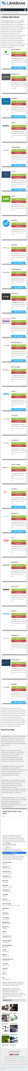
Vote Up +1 (19, 321)
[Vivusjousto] (6, 443)
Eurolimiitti (15, 635)
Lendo (13, 196)
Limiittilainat (15, 464)
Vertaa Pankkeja (16, 269)
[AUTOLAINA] (14, 1039)
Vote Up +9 (19, 175)
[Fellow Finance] (6, 52)
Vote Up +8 (19, 101)
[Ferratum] (6, 687)
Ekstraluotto (15, 74)
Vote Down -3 (18, 104)
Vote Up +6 (19, 541)
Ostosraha (14, 415)
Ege (12, 537)
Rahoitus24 (14, 293)
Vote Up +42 (19, 223)
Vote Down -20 (19, 79)
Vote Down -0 (18, 153)
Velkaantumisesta (10, 1062)
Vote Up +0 (19, 150)
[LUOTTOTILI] (5, 1018)
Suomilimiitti (15, 659)
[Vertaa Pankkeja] (6, 272)
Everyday (13, 611)
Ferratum (14, 684)
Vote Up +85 (19, 77)
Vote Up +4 (19, 248)
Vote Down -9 (18, 226)
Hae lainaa (14, 852)
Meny (2, 9)
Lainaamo (14, 98)
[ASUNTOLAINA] (5, 1039)
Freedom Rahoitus (16, 342)
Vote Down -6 (18, 445)
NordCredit (14, 562)
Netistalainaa (15, 367)
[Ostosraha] (6, 418)
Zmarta (13, 318)
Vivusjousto (15, 440)
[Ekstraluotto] (6, 77)
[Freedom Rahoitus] (6, 345)
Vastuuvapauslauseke (10, 1058)
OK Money (14, 489)
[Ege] (6, 540)
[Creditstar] (6, 589)
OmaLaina (14, 245)
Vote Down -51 (19, 128)
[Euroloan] (6, 223)
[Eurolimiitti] (6, 638)
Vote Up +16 (19, 52)
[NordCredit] (6, 565)
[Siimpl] (6, 125)
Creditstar (14, 586)
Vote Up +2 (19, 199)
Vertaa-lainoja (15, 147)
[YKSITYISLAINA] (14, 1018)
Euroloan (14, 220)
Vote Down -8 (18, 616)
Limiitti (13, 391)
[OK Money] (6, 492)
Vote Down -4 (18, 543)
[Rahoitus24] (6, 296)
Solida (13, 171)
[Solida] (6, 174)
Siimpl (13, 122)
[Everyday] (6, 614)
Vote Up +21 (19, 443)
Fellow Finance (16, 49)
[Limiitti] (6, 394)
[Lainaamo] (6, 101)
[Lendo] (6, 199)
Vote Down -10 (19, 55)
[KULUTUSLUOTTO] (5, 1008)
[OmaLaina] (6, 248)
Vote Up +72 (19, 126)
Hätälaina (24, 1060)
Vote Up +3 (19, 589)
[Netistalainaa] (6, 370)
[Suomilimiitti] (6, 662)
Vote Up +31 (19, 370)
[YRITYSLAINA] (14, 1008)
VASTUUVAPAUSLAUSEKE (19, 1067)
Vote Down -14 (19, 372)
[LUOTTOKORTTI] (14, 1029)
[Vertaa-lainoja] (6, 150)
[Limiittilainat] (6, 467)
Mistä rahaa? (21, 1062)
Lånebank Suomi (19, 1056)
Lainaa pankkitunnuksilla (11, 1060)
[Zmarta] (6, 321)
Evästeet (21, 1058)
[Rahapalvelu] (6, 516)
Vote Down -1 (18, 299)
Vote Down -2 (18, 201)
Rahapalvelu (15, 513)
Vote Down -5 (18, 323)
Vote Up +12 (19, 467)
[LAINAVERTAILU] (5, 1029)
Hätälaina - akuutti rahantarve (9, 982)
